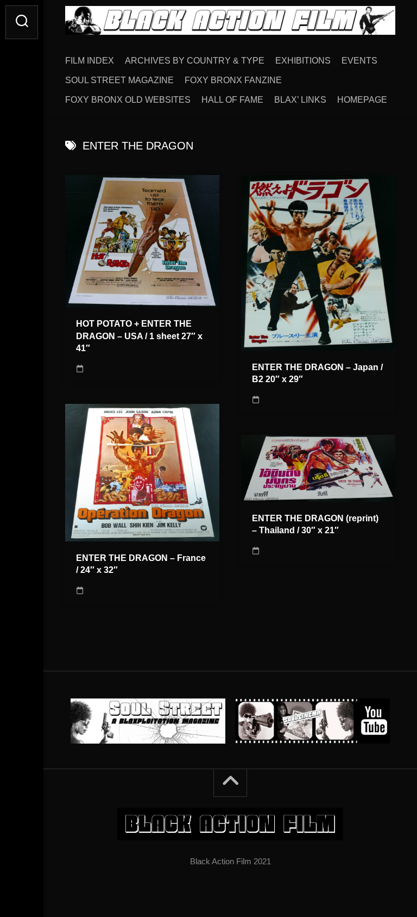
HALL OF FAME (232, 99)
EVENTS (359, 60)
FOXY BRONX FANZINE (233, 80)
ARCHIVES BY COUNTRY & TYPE (194, 60)
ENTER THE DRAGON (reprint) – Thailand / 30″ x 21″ (315, 524)
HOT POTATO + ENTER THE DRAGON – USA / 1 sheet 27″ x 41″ (139, 336)
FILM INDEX (89, 60)
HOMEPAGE (362, 99)
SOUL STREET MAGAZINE (119, 80)
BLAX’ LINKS (300, 99)
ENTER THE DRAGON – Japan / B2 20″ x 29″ (317, 373)
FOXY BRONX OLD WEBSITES (128, 99)
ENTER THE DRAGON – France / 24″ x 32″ (141, 564)
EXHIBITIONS (303, 60)
